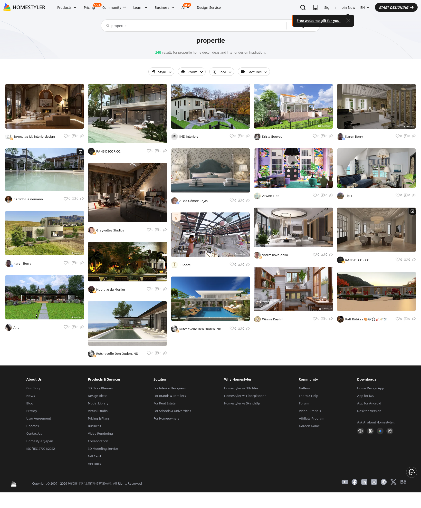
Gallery (304, 388)
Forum (304, 403)
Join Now (348, 7)
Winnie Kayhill (272, 319)
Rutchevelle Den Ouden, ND (117, 353)
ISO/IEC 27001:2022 (40, 448)
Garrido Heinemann (28, 199)
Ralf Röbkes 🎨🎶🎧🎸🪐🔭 (366, 319)
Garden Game (309, 425)
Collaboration (98, 441)
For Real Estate (164, 403)
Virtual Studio (98, 410)
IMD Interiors (188, 136)
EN (362, 7)
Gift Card (94, 456)
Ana (16, 327)
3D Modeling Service (103, 448)
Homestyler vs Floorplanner (245, 395)
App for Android (369, 403)
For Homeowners (166, 418)
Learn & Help (308, 395)
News (30, 395)
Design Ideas (97, 395)
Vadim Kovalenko (275, 254)
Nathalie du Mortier (110, 289)
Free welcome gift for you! (319, 20)
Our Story (33, 388)
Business (94, 425)
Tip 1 (348, 195)
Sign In (330, 7)
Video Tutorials (310, 410)
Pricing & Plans (99, 418)
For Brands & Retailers (169, 395)
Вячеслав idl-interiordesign (34, 136)
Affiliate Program (311, 418)
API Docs (94, 463)
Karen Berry (22, 263)
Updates (32, 425)
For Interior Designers (169, 388)
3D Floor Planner (100, 388)
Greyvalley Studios (110, 230)
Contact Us (34, 433)
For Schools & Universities (172, 410)
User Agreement (38, 418)
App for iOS (365, 395)
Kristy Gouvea (272, 136)
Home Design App (370, 388)
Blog (29, 403)
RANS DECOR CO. (108, 151)
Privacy (31, 410)
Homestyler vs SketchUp (242, 403)
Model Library (98, 403)
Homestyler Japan (39, 441)
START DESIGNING (393, 7)
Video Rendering (100, 433)
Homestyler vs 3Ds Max (241, 388)
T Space (185, 264)
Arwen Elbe (270, 195)
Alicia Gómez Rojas (193, 200)
